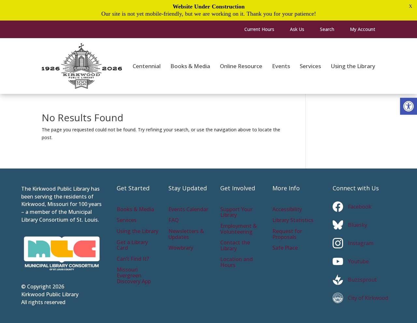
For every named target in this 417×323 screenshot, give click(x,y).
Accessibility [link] (287, 210)
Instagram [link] (360, 243)
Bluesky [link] (357, 224)
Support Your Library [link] (236, 213)
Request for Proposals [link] (287, 234)
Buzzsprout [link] (362, 279)
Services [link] (127, 220)
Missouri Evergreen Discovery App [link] (134, 276)
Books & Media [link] (135, 210)
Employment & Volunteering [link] (238, 229)
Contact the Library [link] (235, 246)
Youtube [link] (358, 261)
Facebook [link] (359, 206)
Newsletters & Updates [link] (186, 234)
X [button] (410, 6)
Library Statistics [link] (292, 220)
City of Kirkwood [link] (368, 297)
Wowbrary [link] (180, 248)
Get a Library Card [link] (132, 246)
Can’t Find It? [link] (133, 259)
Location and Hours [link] (236, 263)
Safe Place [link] (285, 248)
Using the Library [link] (137, 231)
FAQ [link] (173, 220)
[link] (408, 106)
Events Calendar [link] (188, 210)
